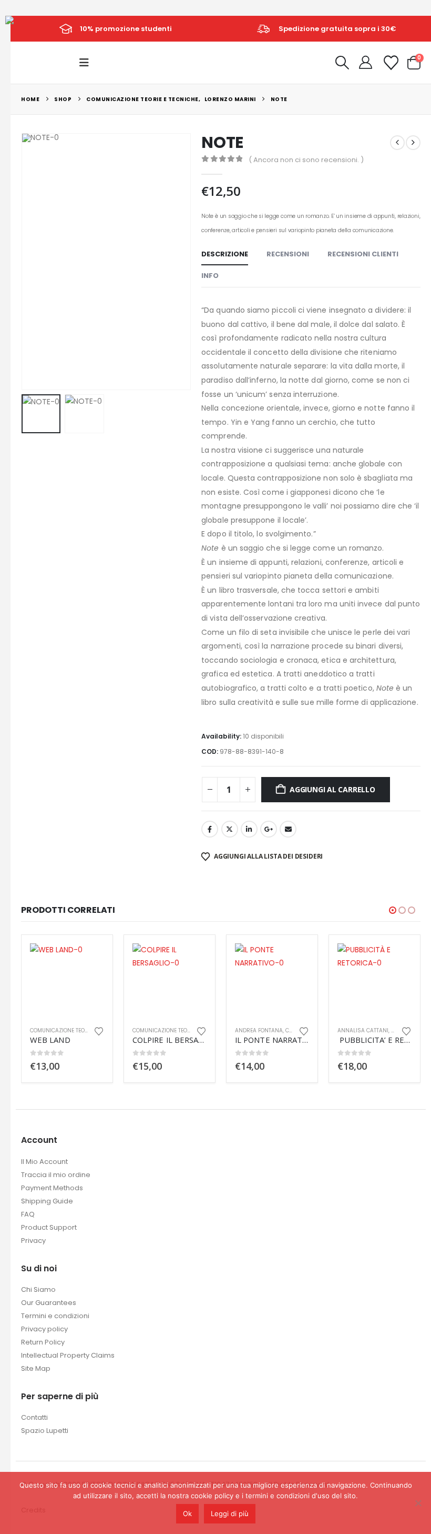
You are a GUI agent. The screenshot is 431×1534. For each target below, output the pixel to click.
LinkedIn (249, 829)
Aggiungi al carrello (332, 789)
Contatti (34, 1417)
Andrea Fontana (259, 1030)
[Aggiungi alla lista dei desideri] (99, 1030)
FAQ (28, 1214)
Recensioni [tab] (287, 254)
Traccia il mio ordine (55, 1175)
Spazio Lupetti (44, 1431)
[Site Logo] (29, 28)
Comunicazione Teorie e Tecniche (76, 1030)
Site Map (35, 1368)
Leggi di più (230, 1513)
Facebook (209, 829)
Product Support (49, 1227)
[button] (87, 63)
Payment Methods (52, 1188)
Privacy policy (44, 1329)
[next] (413, 142)
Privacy (33, 1241)
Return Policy (43, 1342)
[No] (418, 1503)
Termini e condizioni (55, 1316)
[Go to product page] (67, 980)
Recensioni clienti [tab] (362, 254)
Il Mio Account (44, 1162)
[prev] (397, 142)
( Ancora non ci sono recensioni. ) (306, 160)
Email (288, 829)
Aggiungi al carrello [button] (86, 960)
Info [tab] (210, 276)
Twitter (229, 829)
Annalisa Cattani (362, 1030)
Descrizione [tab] (224, 254)
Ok (187, 1513)
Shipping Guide (47, 1201)
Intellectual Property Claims (68, 1355)
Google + (268, 829)
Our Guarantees (48, 1303)
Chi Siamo (38, 1289)
